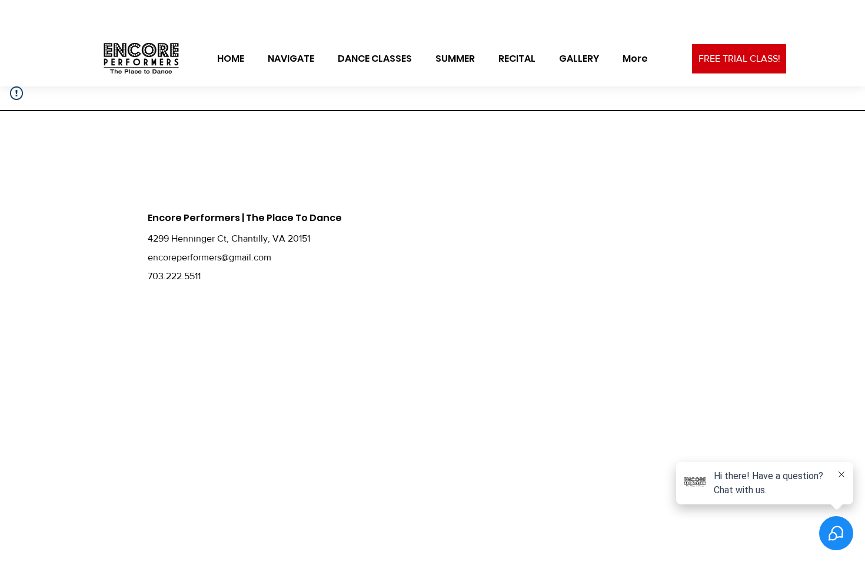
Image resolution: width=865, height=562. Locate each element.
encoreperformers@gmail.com (209, 257)
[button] (291, 58)
